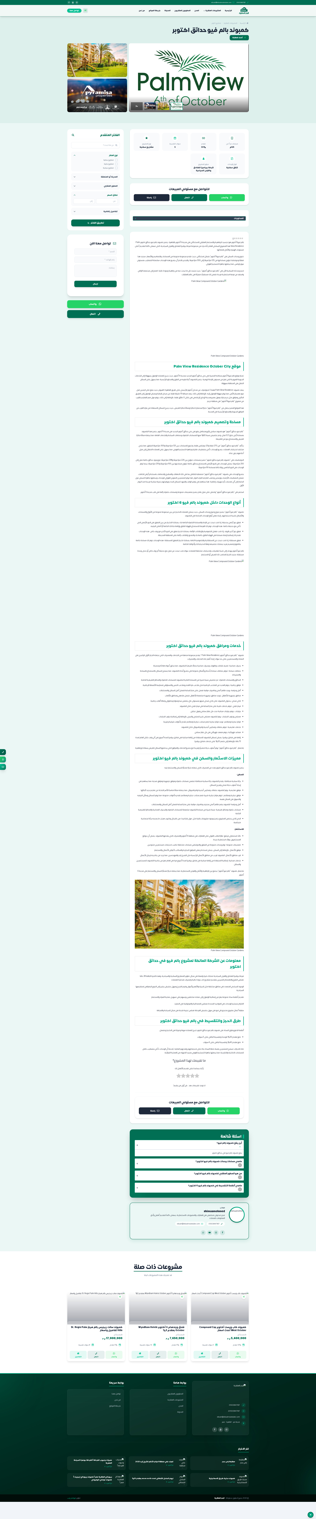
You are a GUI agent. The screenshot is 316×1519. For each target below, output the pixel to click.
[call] (3, 752)
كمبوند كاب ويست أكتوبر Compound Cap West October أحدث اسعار (222, 1329)
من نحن (142, 10)
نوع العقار (113, 155)
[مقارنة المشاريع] (85, 10)
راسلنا (149, 197)
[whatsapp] (3, 759)
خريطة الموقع (154, 10)
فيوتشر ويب (71, 1498)
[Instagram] (216, 1232)
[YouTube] (209, 1232)
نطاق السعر (112, 195)
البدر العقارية (219, 1498)
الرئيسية (228, 10)
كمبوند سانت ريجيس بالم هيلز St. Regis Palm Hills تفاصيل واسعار (96, 1329)
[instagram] (77, 2)
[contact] (3, 767)
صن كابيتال (176, 818)
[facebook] (69, 2)
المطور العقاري (111, 186)
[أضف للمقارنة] (244, 1297)
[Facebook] (222, 1232)
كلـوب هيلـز (165, 818)
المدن (196, 10)
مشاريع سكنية (147, 147)
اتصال (187, 197)
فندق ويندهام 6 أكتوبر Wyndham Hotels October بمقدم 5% (161, 1329)
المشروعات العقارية (213, 10)
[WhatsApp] (203, 1232)
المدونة (167, 10)
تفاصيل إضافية (110, 211)
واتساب (224, 197)
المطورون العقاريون (182, 10)
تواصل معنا (116, 1393)
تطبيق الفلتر (97, 223)
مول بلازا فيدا (186, 818)
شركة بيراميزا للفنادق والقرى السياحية (203, 169)
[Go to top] (311, 1515)
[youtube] (73, 2)
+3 (137, 106)
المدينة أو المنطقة (109, 176)
